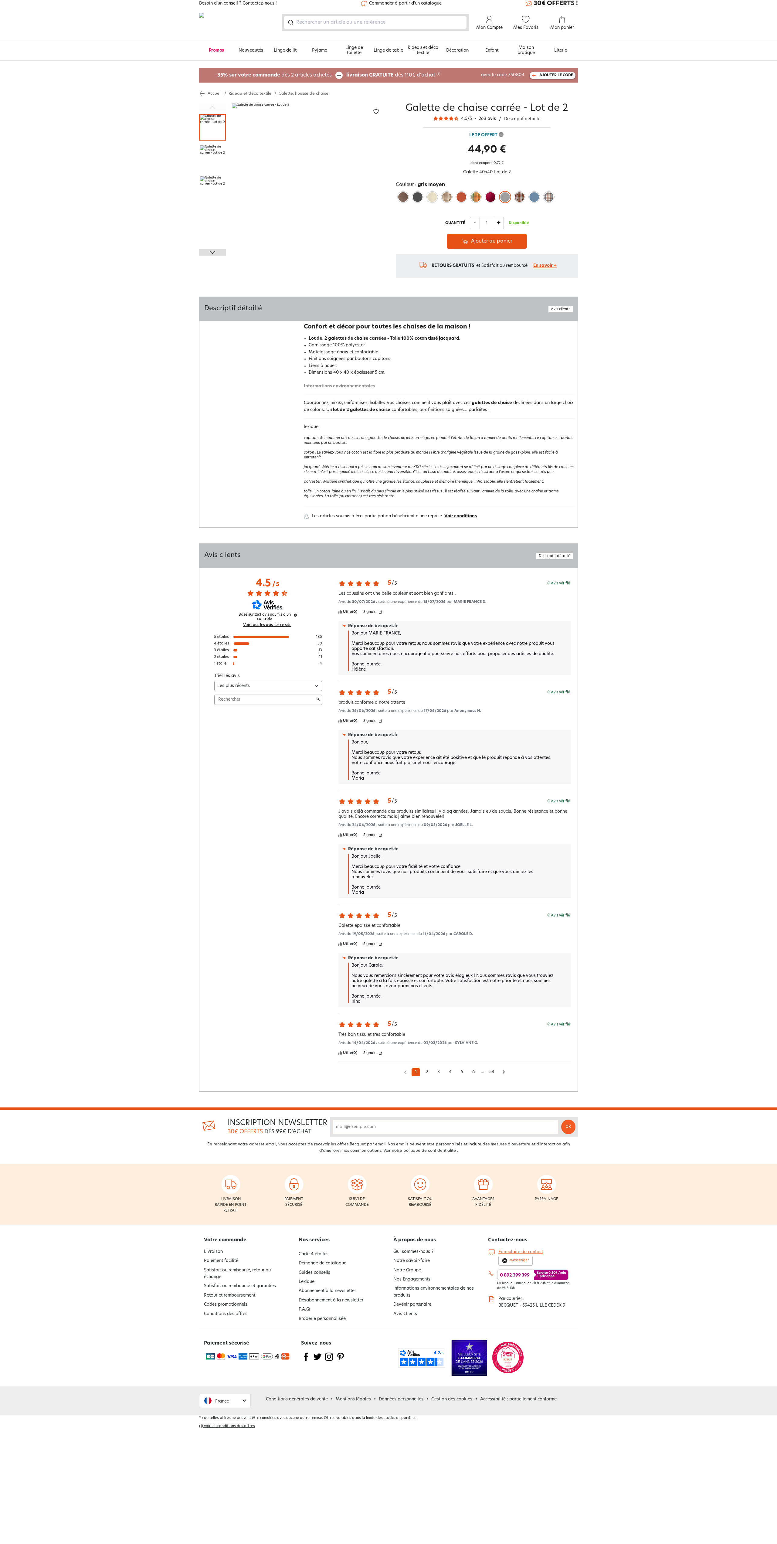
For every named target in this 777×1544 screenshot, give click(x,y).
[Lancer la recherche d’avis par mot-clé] (318, 700)
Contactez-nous (507, 1240)
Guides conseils (314, 1272)
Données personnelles (401, 1399)
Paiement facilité (221, 1261)
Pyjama (319, 50)
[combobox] (375, 22)
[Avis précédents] (405, 1071)
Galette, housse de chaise (303, 94)
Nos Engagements (411, 1279)
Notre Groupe (407, 1270)
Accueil (214, 94)
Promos (216, 50)
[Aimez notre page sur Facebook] (306, 1360)
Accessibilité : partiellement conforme (518, 1399)
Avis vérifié (560, 583)
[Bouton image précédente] (212, 107)
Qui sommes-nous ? (413, 1252)
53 (491, 1072)
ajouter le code (556, 75)
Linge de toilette (354, 50)
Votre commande (225, 1240)
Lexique (306, 1282)
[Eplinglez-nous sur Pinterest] (340, 1360)
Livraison (213, 1252)
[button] (224, 1401)
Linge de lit (285, 50)
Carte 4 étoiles (313, 1254)
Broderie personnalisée (322, 1319)
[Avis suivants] (504, 1072)
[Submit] (290, 22)
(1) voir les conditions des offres (227, 1426)
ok (568, 1126)
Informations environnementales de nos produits (433, 1291)
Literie (560, 50)
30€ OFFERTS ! (556, 4)
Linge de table (388, 50)
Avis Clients (405, 1314)
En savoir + (545, 266)
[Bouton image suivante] (212, 252)
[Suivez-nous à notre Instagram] (329, 1360)
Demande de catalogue (322, 1263)
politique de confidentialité (429, 1151)
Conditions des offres (225, 1314)
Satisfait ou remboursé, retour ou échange (237, 1273)
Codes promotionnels (225, 1304)
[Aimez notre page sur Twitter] (317, 1360)
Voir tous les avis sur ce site (267, 625)
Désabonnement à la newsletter (331, 1300)
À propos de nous (414, 1240)
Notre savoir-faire (411, 1261)
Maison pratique (526, 50)
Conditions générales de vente (297, 1399)
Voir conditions (460, 516)
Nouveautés (251, 50)
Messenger (519, 1260)
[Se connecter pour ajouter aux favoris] (376, 111)
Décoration (457, 50)
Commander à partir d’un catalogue (405, 3)
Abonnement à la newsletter (327, 1291)
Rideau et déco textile (423, 50)
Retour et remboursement (229, 1295)
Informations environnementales (339, 386)
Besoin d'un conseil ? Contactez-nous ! (238, 4)
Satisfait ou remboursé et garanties (240, 1286)
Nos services (314, 1240)
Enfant (491, 50)
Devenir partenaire (412, 1304)
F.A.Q (304, 1309)
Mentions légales (353, 1399)
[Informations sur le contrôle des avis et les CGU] (295, 615)
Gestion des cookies (451, 1399)
